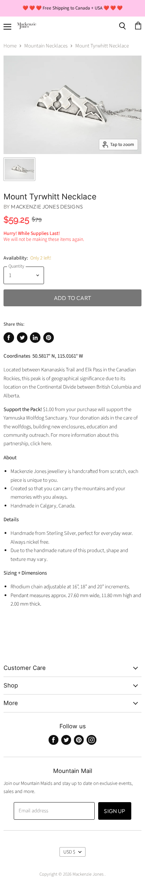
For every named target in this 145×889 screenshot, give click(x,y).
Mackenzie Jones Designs (46, 206)
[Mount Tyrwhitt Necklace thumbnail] (19, 169)
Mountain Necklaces (46, 46)
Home (10, 46)
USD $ (69, 852)
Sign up (114, 810)
